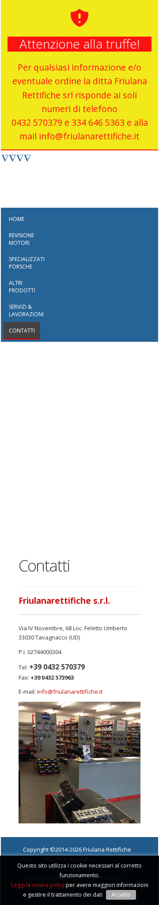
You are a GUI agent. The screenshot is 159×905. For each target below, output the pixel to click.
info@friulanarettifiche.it (69, 692)
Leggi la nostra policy (37, 885)
